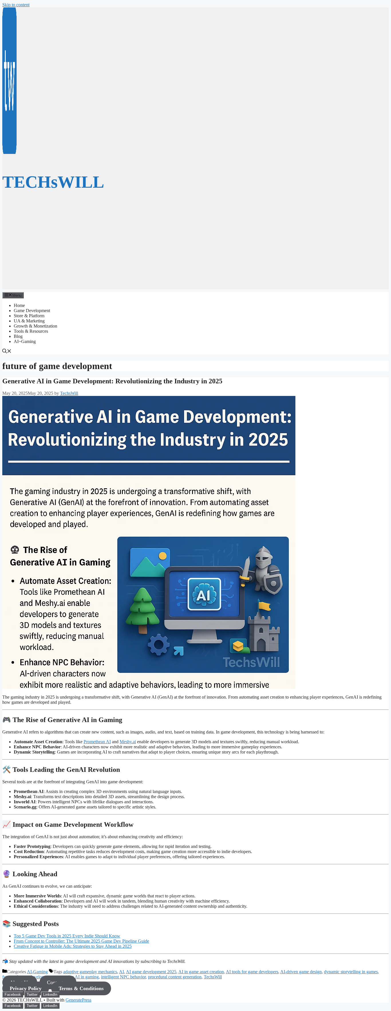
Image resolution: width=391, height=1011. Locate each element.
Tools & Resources (31, 331)
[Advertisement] (195, 249)
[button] (6, 351)
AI (121, 971)
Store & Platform (29, 315)
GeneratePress (78, 1000)
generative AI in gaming (77, 976)
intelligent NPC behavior (123, 976)
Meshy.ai (128, 741)
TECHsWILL (53, 182)
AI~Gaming (25, 341)
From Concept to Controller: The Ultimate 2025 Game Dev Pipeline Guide (81, 941)
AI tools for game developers (252, 971)
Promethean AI (97, 741)
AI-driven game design (301, 971)
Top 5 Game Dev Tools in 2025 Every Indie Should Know (67, 935)
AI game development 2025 (151, 971)
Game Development (32, 310)
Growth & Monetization (35, 326)
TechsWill (213, 976)
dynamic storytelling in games (351, 971)
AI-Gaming (37, 971)
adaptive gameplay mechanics (90, 971)
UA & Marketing (29, 320)
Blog (18, 336)
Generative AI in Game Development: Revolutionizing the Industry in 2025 (112, 381)
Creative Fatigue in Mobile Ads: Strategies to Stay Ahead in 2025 (73, 946)
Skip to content (15, 4)
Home (19, 305)
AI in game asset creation (201, 971)
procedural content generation (175, 976)
